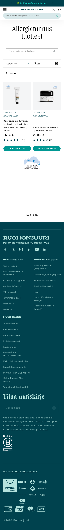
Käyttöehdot (9, 347)
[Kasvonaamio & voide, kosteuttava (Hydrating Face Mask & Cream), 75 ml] (17, 96)
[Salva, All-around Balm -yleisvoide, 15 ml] (47, 96)
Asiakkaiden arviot (43, 286)
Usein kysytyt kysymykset (47, 274)
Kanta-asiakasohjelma (45, 280)
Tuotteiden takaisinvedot (15, 387)
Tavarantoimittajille (12, 298)
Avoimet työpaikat (12, 286)
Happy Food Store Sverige (43, 299)
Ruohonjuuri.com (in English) (44, 307)
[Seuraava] (53, 3)
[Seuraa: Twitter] (13, 249)
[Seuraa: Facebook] (5, 249)
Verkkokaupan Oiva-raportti (13, 380)
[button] (17, 63)
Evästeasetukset (11, 341)
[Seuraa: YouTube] (37, 249)
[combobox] (30, 16)
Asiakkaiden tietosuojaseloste (12, 354)
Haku (36, 292)
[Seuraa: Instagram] (21, 249)
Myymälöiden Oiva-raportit (16, 373)
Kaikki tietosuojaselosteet (16, 361)
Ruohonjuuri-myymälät (14, 280)
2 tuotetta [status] (11, 73)
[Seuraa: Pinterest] (29, 249)
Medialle (7, 309)
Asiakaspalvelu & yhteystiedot (42, 267)
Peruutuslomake (11, 335)
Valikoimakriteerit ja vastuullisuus (13, 273)
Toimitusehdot (10, 324)
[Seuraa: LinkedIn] (45, 249)
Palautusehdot (10, 329)
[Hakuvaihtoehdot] (55, 51)
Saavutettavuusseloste (14, 367)
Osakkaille (8, 304)
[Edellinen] (10, 3)
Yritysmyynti (9, 292)
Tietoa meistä (10, 266)
